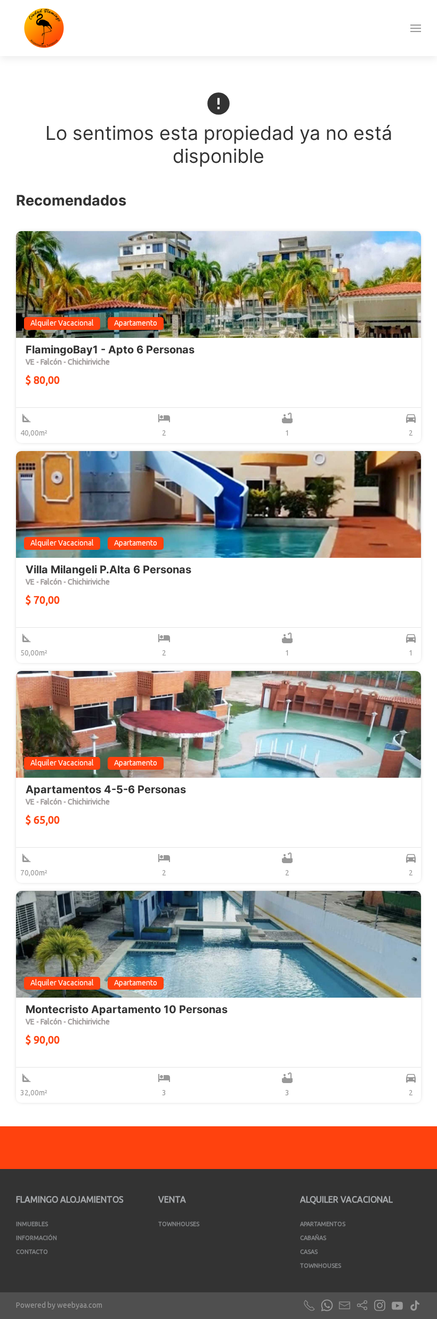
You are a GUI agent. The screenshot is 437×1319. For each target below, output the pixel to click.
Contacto (32, 1252)
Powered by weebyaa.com (59, 1305)
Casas (309, 1252)
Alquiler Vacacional (346, 1199)
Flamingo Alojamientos (70, 1199)
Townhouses (178, 1224)
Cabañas (313, 1238)
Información (36, 1238)
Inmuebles (32, 1224)
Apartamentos (322, 1224)
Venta (172, 1199)
